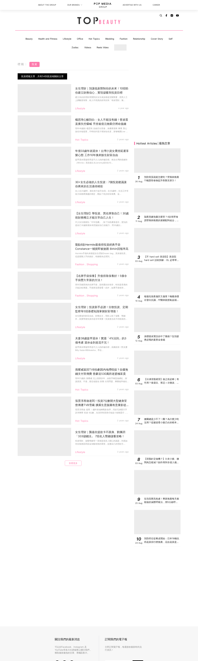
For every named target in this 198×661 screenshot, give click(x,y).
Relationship (139, 38)
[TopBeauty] (99, 21)
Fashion (123, 38)
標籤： (23, 64)
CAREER (156, 5)
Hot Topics (94, 38)
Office (80, 38)
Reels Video (103, 47)
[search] (160, 15)
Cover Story (157, 38)
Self (170, 38)
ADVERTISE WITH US (132, 5)
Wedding (109, 38)
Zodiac (75, 47)
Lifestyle (67, 38)
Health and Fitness (47, 38)
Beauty (29, 38)
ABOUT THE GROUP (47, 5)
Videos (87, 47)
